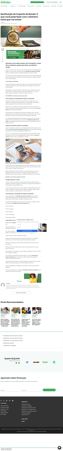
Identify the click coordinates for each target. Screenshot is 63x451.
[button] (28, 219)
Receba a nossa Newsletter (27, 230)
